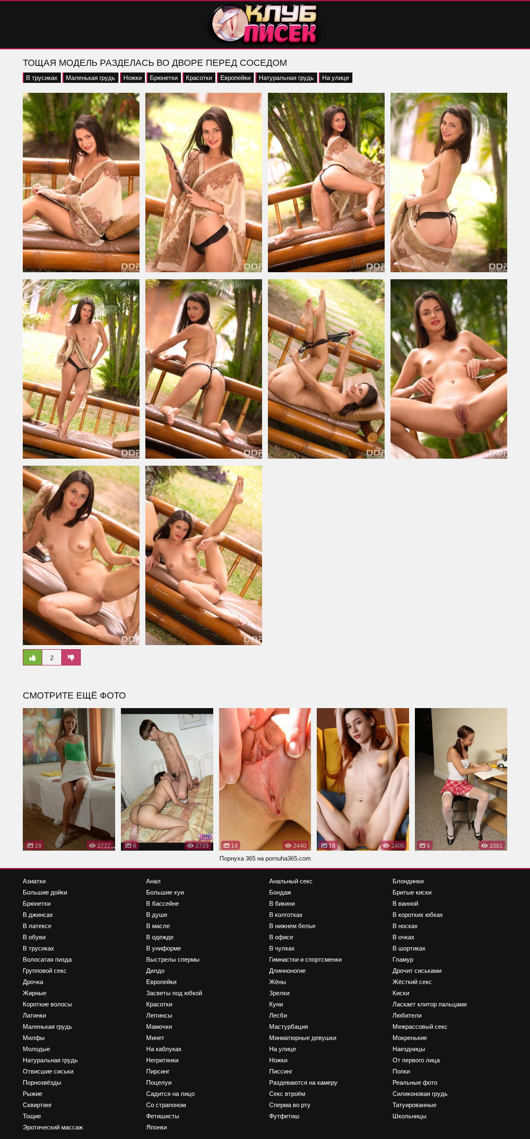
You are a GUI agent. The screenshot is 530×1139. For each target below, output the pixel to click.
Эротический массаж (53, 1127)
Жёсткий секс (412, 981)
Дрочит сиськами (417, 970)
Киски (401, 992)
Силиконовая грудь (420, 1093)
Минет (155, 1037)
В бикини (282, 903)
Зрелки (279, 992)
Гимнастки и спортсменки (305, 959)
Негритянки (162, 1060)
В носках (405, 925)
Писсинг (280, 1071)
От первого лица (416, 1060)
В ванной (405, 903)
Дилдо (155, 970)
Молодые (36, 1048)
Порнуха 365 (237, 858)
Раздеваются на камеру (303, 1082)
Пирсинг (157, 1071)
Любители (407, 1015)
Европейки (235, 77)
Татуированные (414, 1104)
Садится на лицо (170, 1093)
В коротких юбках (418, 914)
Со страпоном (166, 1104)
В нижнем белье (292, 925)
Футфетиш (284, 1116)
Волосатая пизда (47, 959)
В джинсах (38, 914)
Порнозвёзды (42, 1082)
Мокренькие (410, 1037)
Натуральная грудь (286, 77)
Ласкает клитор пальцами (430, 1004)
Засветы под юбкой (174, 992)
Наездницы (409, 1048)
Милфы (34, 1037)
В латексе (37, 925)
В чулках (282, 948)
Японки (156, 1127)
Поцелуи (158, 1082)
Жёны (277, 981)
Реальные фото (415, 1082)
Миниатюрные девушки (302, 1037)
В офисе (281, 937)
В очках (403, 937)
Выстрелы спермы (173, 959)
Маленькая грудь (90, 77)
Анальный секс (291, 881)
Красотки (199, 77)
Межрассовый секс (420, 1026)
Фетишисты (162, 1116)
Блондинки (408, 881)
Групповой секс (45, 970)
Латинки (34, 1015)
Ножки (132, 77)
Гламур (403, 959)
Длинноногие (287, 970)
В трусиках (42, 77)
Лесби (278, 1015)
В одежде (159, 937)
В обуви (34, 937)
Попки (401, 1071)
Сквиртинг (37, 1104)
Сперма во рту (290, 1104)
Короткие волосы (47, 1004)
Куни (276, 1004)
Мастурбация (288, 1026)
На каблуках (164, 1048)
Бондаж (280, 892)
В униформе (163, 948)
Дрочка (33, 981)
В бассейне (162, 903)
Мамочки (159, 1026)
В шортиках (409, 948)
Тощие (32, 1116)
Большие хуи (165, 892)
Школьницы (409, 1116)
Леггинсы (159, 1015)
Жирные (34, 992)
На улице (335, 77)
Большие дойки (45, 892)
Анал (153, 881)
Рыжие (32, 1093)
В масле (158, 925)
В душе (156, 914)
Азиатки (34, 881)
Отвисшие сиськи (48, 1071)
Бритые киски (412, 892)
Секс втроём (287, 1093)
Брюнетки (164, 77)
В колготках (286, 914)
